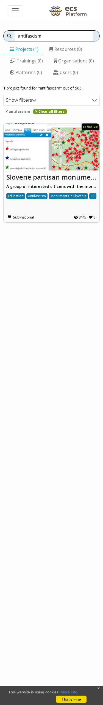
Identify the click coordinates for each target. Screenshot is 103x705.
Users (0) (68, 72)
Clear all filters (51, 111)
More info (69, 692)
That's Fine (71, 699)
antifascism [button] (19, 111)
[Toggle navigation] (15, 10)
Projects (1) (26, 49)
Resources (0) (67, 49)
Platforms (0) (28, 72)
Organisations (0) (75, 61)
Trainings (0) (29, 61)
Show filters (19, 100)
